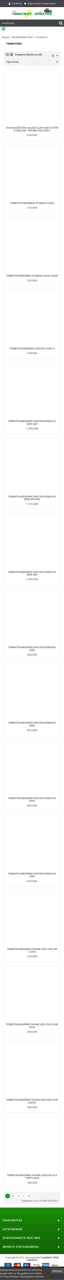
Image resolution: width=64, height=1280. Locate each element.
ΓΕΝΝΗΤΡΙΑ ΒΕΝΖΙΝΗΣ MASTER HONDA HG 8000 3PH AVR (32, 498)
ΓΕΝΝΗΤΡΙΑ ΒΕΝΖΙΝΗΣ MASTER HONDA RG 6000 (32, 799)
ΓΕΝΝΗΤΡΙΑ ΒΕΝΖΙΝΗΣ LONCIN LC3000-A (32, 348)
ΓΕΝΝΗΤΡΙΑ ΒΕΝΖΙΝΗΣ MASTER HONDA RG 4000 (32, 724)
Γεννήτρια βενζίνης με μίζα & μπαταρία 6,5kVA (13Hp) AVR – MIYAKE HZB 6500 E (32, 129)
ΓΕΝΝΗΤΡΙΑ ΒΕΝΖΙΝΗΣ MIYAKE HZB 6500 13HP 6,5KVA (32, 1101)
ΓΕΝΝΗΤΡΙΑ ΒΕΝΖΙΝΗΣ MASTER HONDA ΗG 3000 (32, 875)
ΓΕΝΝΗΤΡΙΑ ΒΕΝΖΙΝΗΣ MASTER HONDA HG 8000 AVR (32, 573)
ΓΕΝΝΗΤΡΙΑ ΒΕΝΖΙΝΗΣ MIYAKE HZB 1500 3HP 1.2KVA (32, 950)
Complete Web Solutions (42, 1259)
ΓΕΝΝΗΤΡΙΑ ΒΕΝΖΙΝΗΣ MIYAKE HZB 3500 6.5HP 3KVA (32, 1025)
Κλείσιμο (57, 1271)
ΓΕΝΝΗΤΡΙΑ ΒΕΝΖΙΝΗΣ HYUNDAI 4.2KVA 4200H (32, 275)
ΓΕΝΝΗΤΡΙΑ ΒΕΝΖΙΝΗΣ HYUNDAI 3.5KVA (32, 203)
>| (29, 1195)
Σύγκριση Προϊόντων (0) (28, 54)
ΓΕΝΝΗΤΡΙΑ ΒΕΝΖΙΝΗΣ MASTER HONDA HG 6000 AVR (32, 422)
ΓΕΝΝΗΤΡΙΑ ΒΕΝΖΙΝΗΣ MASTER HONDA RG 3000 (32, 648)
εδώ (46, 1276)
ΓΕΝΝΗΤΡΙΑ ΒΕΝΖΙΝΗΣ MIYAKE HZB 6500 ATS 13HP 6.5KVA (32, 1176)
